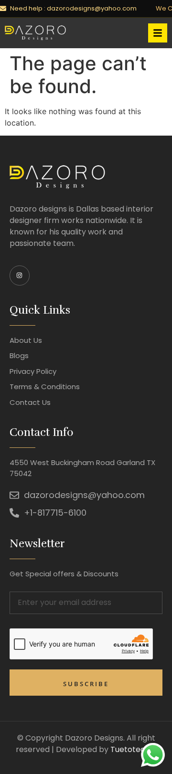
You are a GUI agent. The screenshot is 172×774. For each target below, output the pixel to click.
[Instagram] (20, 275)
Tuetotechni (133, 749)
